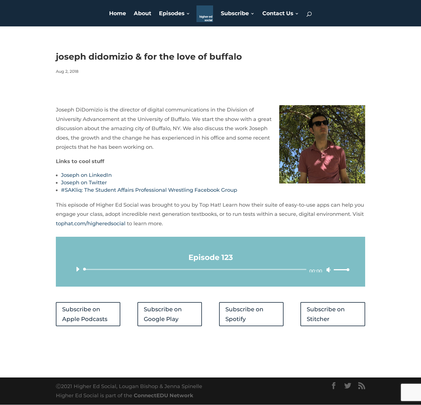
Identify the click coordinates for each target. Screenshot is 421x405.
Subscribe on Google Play (163, 314)
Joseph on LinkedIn (86, 175)
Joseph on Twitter (84, 182)
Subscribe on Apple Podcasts (84, 314)
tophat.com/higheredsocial (90, 223)
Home (117, 14)
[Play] (77, 269)
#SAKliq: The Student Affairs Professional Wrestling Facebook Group (149, 190)
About (142, 14)
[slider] (340, 269)
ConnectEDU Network (163, 395)
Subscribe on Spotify (244, 314)
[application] (210, 269)
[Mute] (328, 269)
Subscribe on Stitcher (326, 314)
